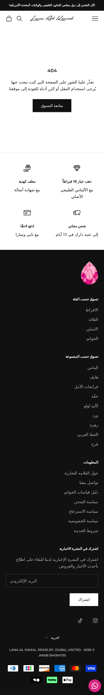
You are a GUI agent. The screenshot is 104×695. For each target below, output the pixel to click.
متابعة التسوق (52, 105)
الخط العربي (87, 434)
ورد (95, 415)
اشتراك (84, 599)
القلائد (93, 319)
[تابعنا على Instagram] (95, 620)
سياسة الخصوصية (83, 520)
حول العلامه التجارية (81, 473)
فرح (94, 444)
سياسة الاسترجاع (83, 511)
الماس (93, 367)
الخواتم (92, 338)
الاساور (92, 329)
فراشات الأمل (86, 386)
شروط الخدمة (86, 530)
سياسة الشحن (86, 501)
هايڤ (94, 377)
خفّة (94, 396)
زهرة (94, 424)
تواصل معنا (88, 482)
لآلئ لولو (91, 405)
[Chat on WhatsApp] (94, 685)
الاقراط (92, 309)
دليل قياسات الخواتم (81, 492)
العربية (55, 638)
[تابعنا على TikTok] (80, 620)
